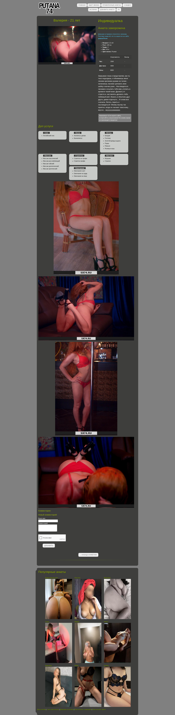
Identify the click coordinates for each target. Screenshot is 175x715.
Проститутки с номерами (83, 709)
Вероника (107, 578)
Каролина (48, 665)
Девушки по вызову (66, 709)
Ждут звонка (94, 5)
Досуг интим (41, 709)
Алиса (106, 621)
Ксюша (106, 665)
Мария (77, 621)
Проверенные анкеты (112, 5)
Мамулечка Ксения (51, 578)
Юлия (76, 665)
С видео (127, 5)
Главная (81, 5)
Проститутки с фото (99, 709)
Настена (77, 578)
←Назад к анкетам (88, 555)
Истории (93, 9)
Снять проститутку (53, 709)
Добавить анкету (107, 9)
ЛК (119, 9)
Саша (47, 621)
